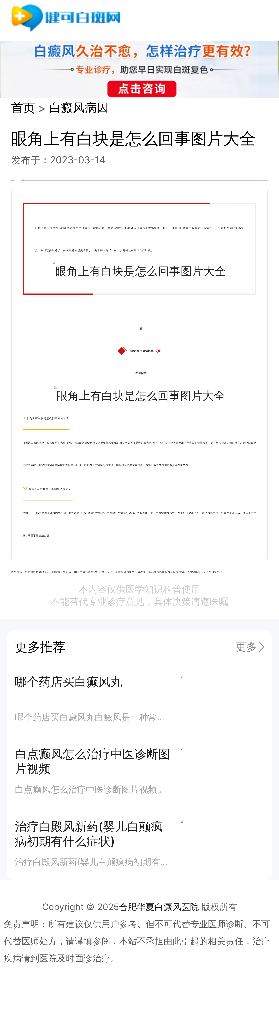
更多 (246, 646)
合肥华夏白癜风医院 (159, 906)
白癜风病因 (79, 107)
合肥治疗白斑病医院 (141, 350)
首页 (23, 107)
